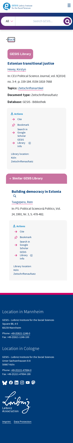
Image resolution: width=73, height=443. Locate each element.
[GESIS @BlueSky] (5, 382)
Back (11, 40)
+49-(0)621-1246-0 (20, 333)
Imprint (6, 421)
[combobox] (36, 21)
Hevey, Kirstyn (16, 69)
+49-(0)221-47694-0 (21, 370)
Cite (19, 119)
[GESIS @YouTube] (28, 382)
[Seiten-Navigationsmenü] (69, 6)
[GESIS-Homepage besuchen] (18, 6)
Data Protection (22, 421)
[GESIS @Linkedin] (16, 382)
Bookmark (23, 125)
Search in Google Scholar (22, 133)
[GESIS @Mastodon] (33, 382)
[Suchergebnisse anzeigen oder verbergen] (67, 21)
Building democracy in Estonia (36, 191)
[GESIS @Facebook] (11, 382)
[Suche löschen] (60, 21)
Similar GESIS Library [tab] (27, 178)
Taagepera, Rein (22, 202)
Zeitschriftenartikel (30, 88)
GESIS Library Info (21, 143)
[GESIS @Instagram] (22, 382)
